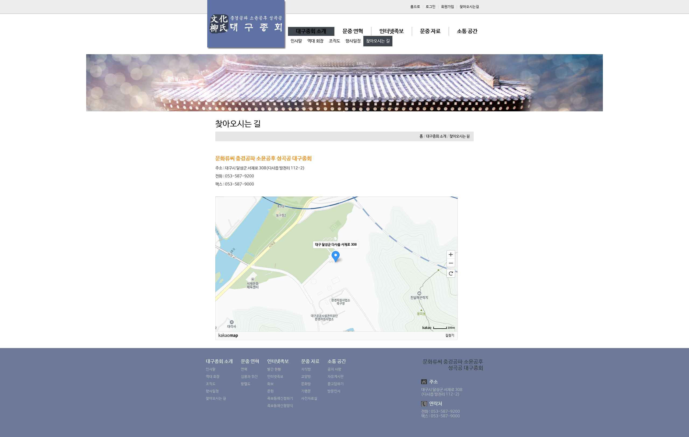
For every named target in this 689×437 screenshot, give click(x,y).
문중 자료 (430, 31)
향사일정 (212, 391)
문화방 (306, 384)
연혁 (244, 369)
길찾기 (449, 336)
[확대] (450, 254)
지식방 (306, 369)
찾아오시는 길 (459, 136)
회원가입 (447, 7)
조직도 (211, 384)
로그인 (430, 7)
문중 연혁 (353, 31)
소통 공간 (467, 31)
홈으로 (415, 7)
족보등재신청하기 (280, 399)
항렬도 (246, 384)
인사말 (211, 369)
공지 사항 (334, 369)
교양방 (306, 377)
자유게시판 (336, 377)
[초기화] (450, 273)
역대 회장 (213, 377)
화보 (270, 384)
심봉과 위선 (249, 377)
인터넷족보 (391, 31)
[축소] (450, 263)
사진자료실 (309, 399)
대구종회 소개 (311, 31)
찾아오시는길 (469, 7)
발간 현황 (274, 369)
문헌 (270, 391)
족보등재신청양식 (280, 406)
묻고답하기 (336, 384)
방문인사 (334, 391)
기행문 (306, 391)
